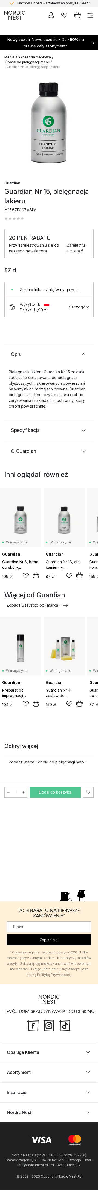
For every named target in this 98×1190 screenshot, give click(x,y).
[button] (14, 218)
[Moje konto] (51, 15)
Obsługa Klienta (23, 1052)
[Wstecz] (9, 123)
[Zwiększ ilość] (23, 792)
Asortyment (19, 1072)
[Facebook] (33, 1025)
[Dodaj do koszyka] (36, 575)
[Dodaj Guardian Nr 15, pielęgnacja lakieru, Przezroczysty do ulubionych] (88, 792)
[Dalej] (88, 123)
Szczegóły (79, 307)
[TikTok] (65, 1025)
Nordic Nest (19, 1112)
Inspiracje (17, 1092)
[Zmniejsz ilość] (8, 792)
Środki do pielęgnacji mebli (27, 62)
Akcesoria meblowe (34, 57)
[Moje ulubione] (64, 15)
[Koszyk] (77, 15)
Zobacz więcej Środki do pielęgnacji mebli (47, 762)
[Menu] (90, 15)
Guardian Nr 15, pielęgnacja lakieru (32, 67)
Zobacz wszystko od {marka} (33, 605)
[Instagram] (49, 1025)
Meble (9, 57)
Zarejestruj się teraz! (76, 248)
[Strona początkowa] (14, 15)
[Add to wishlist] (25, 575)
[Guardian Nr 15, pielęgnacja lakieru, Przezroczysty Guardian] (49, 122)
